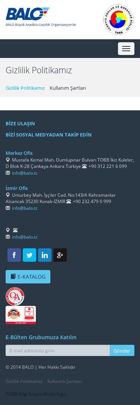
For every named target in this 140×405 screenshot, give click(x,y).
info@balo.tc (25, 173)
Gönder (121, 350)
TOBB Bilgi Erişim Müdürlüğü (36, 394)
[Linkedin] (45, 255)
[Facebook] (14, 255)
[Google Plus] (60, 255)
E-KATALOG (32, 276)
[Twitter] (29, 255)
